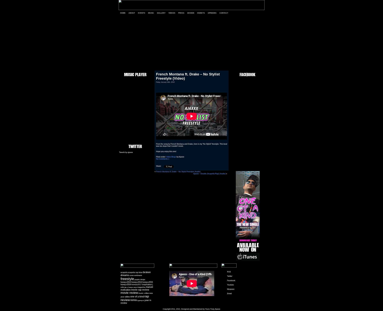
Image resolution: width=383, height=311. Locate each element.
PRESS (181, 13)
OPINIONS (212, 13)
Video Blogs (171, 157)
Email (229, 293)
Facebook (231, 280)
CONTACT (223, 13)
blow (141, 272)
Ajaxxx (217, 309)
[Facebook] (245, 13)
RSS (229, 272)
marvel (149, 287)
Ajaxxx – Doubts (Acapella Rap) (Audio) (209, 174)
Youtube (230, 285)
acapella (124, 272)
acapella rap (133, 272)
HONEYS (201, 13)
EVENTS (141, 13)
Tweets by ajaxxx (126, 152)
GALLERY (161, 13)
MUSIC (151, 13)
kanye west (133, 287)
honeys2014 (137, 282)
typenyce (140, 300)
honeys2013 (126, 282)
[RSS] (235, 13)
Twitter (229, 276)
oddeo (127, 297)
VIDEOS (171, 13)
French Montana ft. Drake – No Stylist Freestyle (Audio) (178, 172)
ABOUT (132, 13)
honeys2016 (126, 284)
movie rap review (140, 289)
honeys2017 (137, 285)
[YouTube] (250, 13)
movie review (129, 292)
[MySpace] (256, 13)
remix (133, 300)
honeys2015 (147, 282)
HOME (123, 13)
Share (158, 166)
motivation (126, 290)
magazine (141, 287)
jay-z (126, 287)
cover (131, 275)
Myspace (230, 289)
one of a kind (137, 296)
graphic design (139, 279)
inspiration (147, 284)
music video (143, 293)
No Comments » (162, 159)
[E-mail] (261, 13)
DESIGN (190, 13)
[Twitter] (240, 13)
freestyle (127, 279)
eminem (138, 275)
